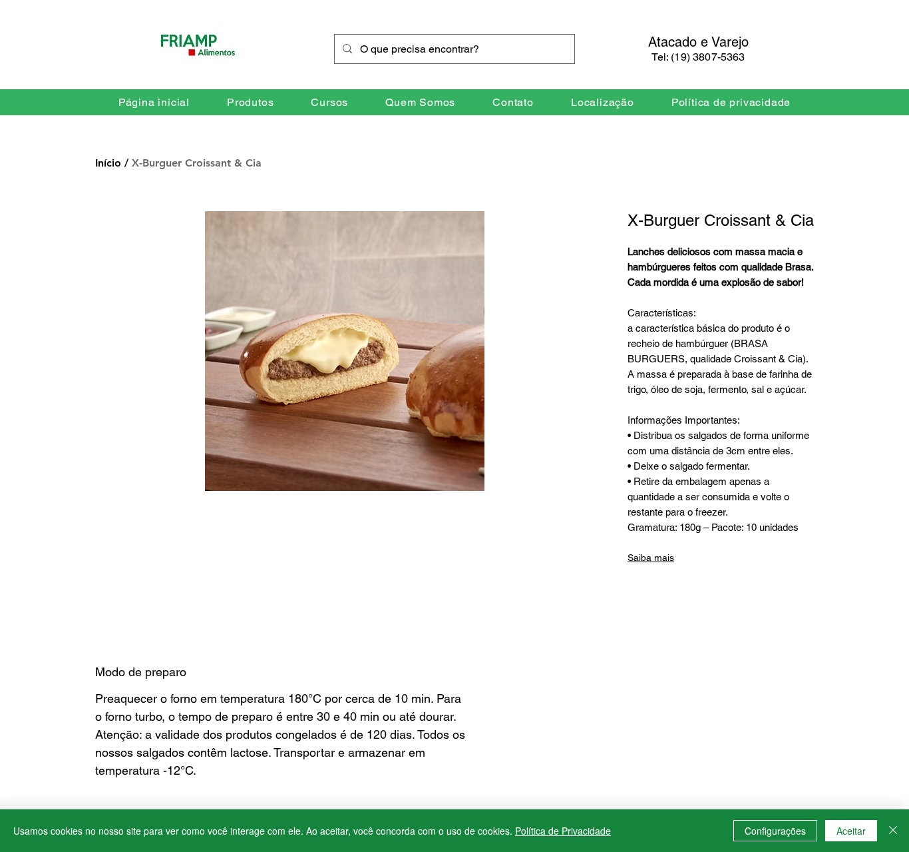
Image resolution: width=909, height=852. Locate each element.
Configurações (775, 830)
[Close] (893, 830)
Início (108, 163)
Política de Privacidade (563, 830)
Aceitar (851, 830)
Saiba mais (651, 557)
